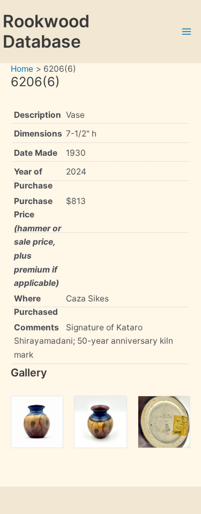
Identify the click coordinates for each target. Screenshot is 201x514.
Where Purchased (36, 305)
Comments (36, 327)
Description (37, 115)
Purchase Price (37, 242)
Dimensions (38, 133)
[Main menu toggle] (186, 31)
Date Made (35, 153)
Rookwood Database (46, 31)
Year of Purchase (33, 179)
